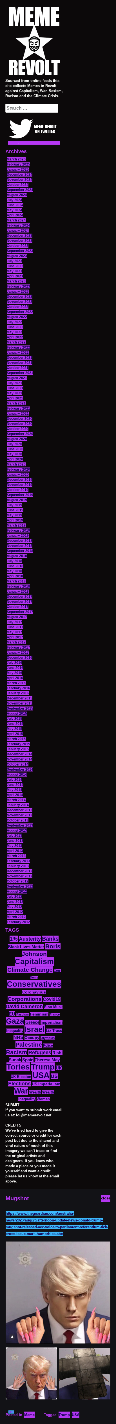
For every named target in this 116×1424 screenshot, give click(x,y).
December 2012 (19, 871)
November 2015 (19, 703)
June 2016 (15, 668)
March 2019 (16, 525)
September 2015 (20, 708)
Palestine (28, 1044)
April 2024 (15, 215)
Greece (32, 1022)
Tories (18, 1066)
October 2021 (17, 368)
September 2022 (20, 312)
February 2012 (18, 922)
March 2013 (16, 856)
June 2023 (15, 266)
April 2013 (15, 851)
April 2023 (15, 276)
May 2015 (14, 729)
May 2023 (14, 271)
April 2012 (15, 912)
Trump (43, 1066)
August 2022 (17, 317)
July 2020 (14, 444)
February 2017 (18, 647)
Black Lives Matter (26, 946)
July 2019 (14, 505)
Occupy (31, 1038)
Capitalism (34, 961)
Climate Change (30, 969)
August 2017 (17, 617)
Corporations (25, 999)
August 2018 (17, 556)
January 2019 (18, 536)
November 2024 (19, 180)
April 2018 (15, 576)
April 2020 (15, 459)
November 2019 (19, 485)
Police (48, 1045)
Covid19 (52, 999)
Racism (16, 1052)
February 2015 (18, 744)
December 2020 (19, 419)
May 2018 (14, 571)
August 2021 (17, 378)
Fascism (22, 1014)
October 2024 (17, 185)
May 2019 (14, 515)
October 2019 (17, 490)
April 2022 (15, 337)
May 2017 (14, 632)
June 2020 (15, 449)
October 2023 (17, 246)
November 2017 (19, 602)
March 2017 (16, 642)
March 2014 (16, 800)
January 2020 (18, 475)
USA (41, 1075)
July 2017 (14, 622)
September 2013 (20, 825)
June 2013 (15, 841)
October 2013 (17, 820)
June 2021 (15, 388)
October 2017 (17, 607)
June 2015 (15, 724)
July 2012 (14, 897)
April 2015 (15, 734)
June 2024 (15, 205)
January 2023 (18, 292)
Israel (34, 1029)
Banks (50, 939)
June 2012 (15, 902)
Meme (29, 1415)
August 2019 (17, 500)
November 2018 (19, 546)
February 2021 (18, 408)
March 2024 (16, 220)
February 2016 (18, 688)
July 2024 (14, 200)
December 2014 (19, 754)
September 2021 (20, 373)
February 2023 (18, 286)
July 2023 (14, 261)
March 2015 (16, 739)
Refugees (39, 1052)
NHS (18, 1037)
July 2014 (14, 780)
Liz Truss (54, 1031)
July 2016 (14, 663)
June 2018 (15, 566)
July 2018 (14, 561)
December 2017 (19, 597)
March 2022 (16, 342)
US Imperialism (46, 1084)
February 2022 (18, 347)
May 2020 (14, 454)
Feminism (39, 1014)
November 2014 (19, 759)
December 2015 (19, 698)
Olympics (48, 1038)
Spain (28, 1059)
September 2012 (20, 886)
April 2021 (15, 398)
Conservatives (34, 984)
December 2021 (19, 358)
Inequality (14, 1031)
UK (59, 1068)
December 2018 (19, 541)
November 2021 (19, 363)
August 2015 (17, 714)
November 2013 (19, 815)
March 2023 (16, 281)
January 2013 (18, 866)
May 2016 (14, 673)
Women (43, 1099)
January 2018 (18, 591)
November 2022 (19, 302)
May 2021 (14, 393)
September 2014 (20, 769)
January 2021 (18, 414)
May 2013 (14, 846)
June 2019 (15, 510)
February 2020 (18, 469)
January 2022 (18, 353)
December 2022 (19, 297)
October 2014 (17, 764)
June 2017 (15, 627)
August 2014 (17, 775)
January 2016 (18, 693)
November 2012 (19, 876)
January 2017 (18, 653)
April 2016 (15, 678)
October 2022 (17, 307)
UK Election (21, 1077)
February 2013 (18, 861)
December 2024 (19, 175)
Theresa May (47, 1059)
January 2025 (18, 169)
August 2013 (17, 830)
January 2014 (18, 805)
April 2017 (15, 637)
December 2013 (19, 810)
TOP (11, 1412)
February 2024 (18, 225)
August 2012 (17, 891)
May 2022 (14, 332)
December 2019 (19, 480)
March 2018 (16, 581)
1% (14, 939)
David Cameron (24, 1006)
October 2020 (17, 429)
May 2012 (14, 907)
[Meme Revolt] (34, 41)
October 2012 (17, 881)
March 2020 (16, 464)
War (21, 1091)
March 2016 (16, 683)
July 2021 (14, 383)
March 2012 (16, 917)
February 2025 (18, 164)
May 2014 (14, 790)
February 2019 (18, 530)
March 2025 (16, 159)
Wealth (35, 1092)
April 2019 (15, 520)
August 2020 (17, 439)
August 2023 (17, 256)
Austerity (30, 939)
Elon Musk (53, 1007)
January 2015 (18, 749)
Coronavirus (34, 992)
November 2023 (19, 241)
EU (12, 1013)
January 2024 (18, 230)
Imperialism (52, 1022)
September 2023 (20, 251)
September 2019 (20, 495)
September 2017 (20, 612)
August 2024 (17, 195)
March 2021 (16, 403)
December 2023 (19, 236)
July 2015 (14, 719)
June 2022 (15, 327)
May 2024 (14, 210)
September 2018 (20, 551)
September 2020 (20, 434)
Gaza (15, 1021)
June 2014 (15, 785)
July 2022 (14, 322)
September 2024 (20, 190)
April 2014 (15, 795)
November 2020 (19, 424)
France (55, 1014)
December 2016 (19, 658)
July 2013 (14, 836)
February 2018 (18, 586)
